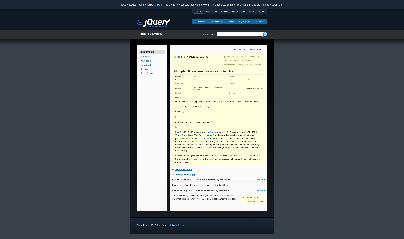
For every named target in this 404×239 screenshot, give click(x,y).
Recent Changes (147, 73)
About (251, 11)
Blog (243, 11)
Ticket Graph (145, 65)
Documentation (215, 21)
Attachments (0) (183, 169)
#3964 (178, 57)
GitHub (158, 4)
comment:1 (260, 179)
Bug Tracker (244, 21)
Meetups (224, 11)
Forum (235, 11)
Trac (211, 4)
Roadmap (144, 69)
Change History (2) (185, 174)
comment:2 (260, 190)
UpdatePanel (213, 132)
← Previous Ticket (238, 50)
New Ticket (145, 57)
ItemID (178, 132)
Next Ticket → (257, 50)
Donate (261, 11)
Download (200, 21)
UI (216, 11)
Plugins (208, 11)
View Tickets (145, 61)
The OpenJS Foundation (170, 225)
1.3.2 (249, 80)
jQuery (198, 11)
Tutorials (230, 21)
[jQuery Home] (153, 23)
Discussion (259, 21)
